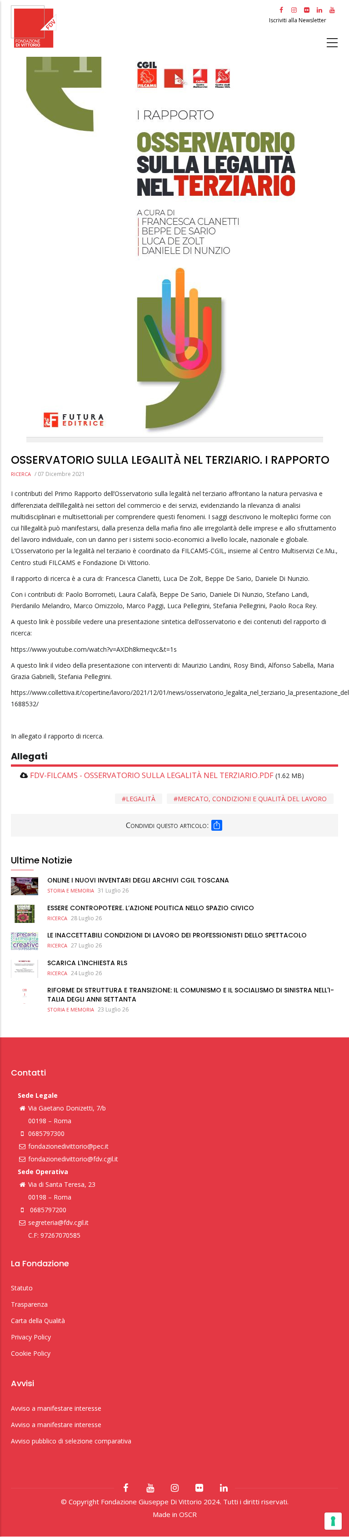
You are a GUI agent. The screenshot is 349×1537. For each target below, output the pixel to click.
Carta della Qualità (38, 1320)
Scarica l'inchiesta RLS (87, 962)
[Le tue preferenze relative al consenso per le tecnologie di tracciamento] (333, 1521)
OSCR (188, 1514)
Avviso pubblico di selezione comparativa (71, 1441)
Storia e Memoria (70, 890)
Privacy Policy (31, 1337)
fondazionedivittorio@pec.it (68, 1146)
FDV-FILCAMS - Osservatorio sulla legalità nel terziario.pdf (152, 775)
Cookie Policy (30, 1353)
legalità (140, 798)
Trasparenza (29, 1304)
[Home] (139, 26)
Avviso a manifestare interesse (56, 1408)
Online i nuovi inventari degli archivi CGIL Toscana (138, 880)
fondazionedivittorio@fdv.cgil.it (73, 1159)
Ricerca (21, 474)
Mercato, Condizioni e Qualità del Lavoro (252, 798)
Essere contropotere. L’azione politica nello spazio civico (150, 907)
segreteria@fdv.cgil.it (58, 1222)
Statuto (22, 1288)
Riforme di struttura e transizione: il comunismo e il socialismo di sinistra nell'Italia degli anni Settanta (190, 995)
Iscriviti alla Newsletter (298, 20)
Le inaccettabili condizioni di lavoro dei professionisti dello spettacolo (177, 935)
